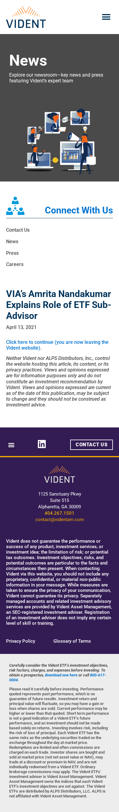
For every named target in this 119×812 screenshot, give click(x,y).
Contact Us (18, 230)
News (12, 241)
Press (12, 253)
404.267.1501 (59, 513)
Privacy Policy (20, 641)
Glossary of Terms (72, 641)
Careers (14, 264)
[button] (106, 17)
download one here (61, 675)
